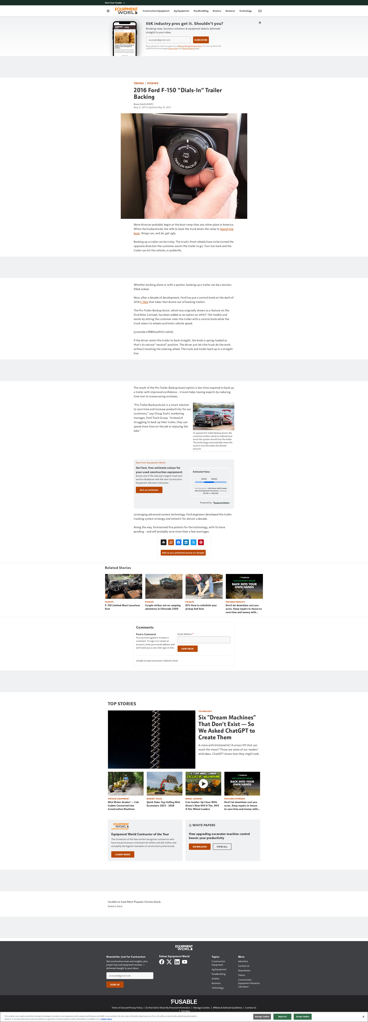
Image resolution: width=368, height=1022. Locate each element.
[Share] (178, 542)
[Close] (363, 1017)
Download (200, 846)
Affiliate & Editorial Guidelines (227, 1007)
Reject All (282, 1016)
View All (222, 846)
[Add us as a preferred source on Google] (171, 542)
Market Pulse (154, 798)
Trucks (139, 83)
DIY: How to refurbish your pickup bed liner (201, 607)
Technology (205, 711)
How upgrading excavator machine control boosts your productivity (219, 836)
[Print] (163, 542)
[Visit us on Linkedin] (177, 961)
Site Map (185, 1010)
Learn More (122, 854)
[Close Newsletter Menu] (260, 22)
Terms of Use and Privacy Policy (190, 46)
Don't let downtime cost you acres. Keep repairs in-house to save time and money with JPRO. (244, 609)
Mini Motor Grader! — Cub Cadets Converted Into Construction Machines (123, 806)
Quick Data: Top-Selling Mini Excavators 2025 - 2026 (163, 804)
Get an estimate (149, 489)
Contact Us (250, 1007)
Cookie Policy (106, 1019)
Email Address (186, 634)
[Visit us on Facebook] (161, 961)
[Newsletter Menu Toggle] (260, 11)
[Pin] (201, 542)
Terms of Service (188, 48)
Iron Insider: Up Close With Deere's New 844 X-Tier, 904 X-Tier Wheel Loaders (202, 806)
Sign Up (115, 984)
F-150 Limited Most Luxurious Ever (122, 607)
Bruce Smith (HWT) (143, 104)
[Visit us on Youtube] (184, 961)
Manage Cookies (201, 1007)
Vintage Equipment (118, 798)
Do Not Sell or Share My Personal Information (168, 1007)
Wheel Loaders (193, 798)
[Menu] (108, 11)
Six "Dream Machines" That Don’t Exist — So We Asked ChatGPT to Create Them (227, 727)
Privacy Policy (173, 48)
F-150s (144, 302)
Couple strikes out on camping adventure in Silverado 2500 (163, 607)
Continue (187, 648)
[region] (184, 1017)
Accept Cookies (302, 1016)
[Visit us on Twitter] (169, 961)
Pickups (153, 83)
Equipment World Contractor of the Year (140, 834)
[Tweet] (193, 542)
